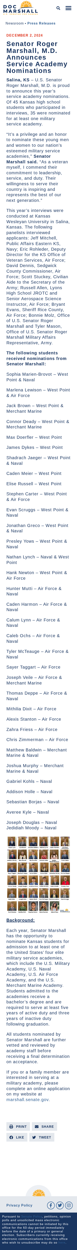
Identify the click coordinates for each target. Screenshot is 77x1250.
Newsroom (15, 23)
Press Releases (41, 23)
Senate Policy (31, 1216)
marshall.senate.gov (27, 1099)
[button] (58, 8)
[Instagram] (69, 1205)
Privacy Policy (19, 1205)
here (61, 1242)
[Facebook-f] (51, 1205)
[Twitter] (60, 1205)
